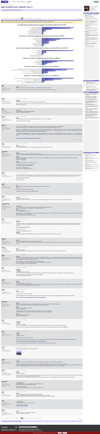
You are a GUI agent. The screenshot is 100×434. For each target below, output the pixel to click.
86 (42, 67)
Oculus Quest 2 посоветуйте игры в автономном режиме (91, 82)
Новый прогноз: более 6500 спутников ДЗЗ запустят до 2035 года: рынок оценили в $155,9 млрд (92, 118)
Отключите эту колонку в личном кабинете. (90, 170)
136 (12, 18)
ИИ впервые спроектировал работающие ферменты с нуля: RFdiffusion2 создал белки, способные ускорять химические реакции (91, 112)
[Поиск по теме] (80, 18)
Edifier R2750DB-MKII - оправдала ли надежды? (92, 41)
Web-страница (4, 209)
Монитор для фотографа (88, 45)
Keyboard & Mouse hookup (89, 161)
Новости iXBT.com (87, 92)
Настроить (64, 432)
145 (29, 18)
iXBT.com (20, 431)
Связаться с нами (21, 429)
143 (25, 18)
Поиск (33, 429)
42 (42, 49)
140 (20, 18)
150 (37, 18)
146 (31, 18)
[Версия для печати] (78, 18)
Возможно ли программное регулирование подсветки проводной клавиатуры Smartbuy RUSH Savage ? (92, 90)
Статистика (37, 429)
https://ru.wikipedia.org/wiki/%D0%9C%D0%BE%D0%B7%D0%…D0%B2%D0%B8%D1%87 (31, 297)
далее (40, 18)
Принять (59, 432)
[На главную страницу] (4, 2)
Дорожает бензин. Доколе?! (89, 23)
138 (16, 18)
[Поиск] (92, 2)
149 (36, 18)
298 (42, 59)
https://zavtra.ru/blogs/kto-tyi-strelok (22, 177)
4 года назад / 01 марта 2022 (21, 85)
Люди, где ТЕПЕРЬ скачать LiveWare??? (90, 155)
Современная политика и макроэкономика (7, 4)
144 (27, 18)
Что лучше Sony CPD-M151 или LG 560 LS (91, 162)
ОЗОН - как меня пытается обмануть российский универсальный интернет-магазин (92, 43)
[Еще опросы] (43, 26)
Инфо (81, 85)
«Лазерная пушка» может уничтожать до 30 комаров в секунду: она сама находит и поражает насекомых (91, 109)
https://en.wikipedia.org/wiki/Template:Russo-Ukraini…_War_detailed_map (40, 21)
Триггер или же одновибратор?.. (90, 46)
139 (18, 18)
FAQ (34, 429)
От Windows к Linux (88, 26)
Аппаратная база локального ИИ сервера (91, 22)
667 (42, 26)
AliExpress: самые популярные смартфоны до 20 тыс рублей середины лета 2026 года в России (92, 107)
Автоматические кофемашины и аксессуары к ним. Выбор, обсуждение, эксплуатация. (92, 39)
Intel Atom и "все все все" (89, 17)
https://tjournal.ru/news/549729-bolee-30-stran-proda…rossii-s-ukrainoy (28, 138)
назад (6, 18)
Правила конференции (28, 429)
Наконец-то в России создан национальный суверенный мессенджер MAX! (91, 21)
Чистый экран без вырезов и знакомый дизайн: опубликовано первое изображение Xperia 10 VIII (91, 94)
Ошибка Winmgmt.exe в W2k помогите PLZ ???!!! (92, 158)
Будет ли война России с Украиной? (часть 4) (17, 7)
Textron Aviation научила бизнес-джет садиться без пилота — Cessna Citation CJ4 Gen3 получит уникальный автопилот (91, 97)
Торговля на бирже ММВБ (89, 16)
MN (40, 26)
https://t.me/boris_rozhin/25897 (21, 405)
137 (14, 18)
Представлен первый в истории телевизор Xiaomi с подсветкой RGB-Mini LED (91, 104)
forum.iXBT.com (38, 431)
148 (34, 18)
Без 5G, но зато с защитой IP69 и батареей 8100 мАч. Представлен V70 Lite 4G (91, 99)
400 (39, 37)
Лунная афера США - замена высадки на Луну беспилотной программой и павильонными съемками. (92, 35)
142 (23, 18)
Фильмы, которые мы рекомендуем (90, 37)
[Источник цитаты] (51, 87)
